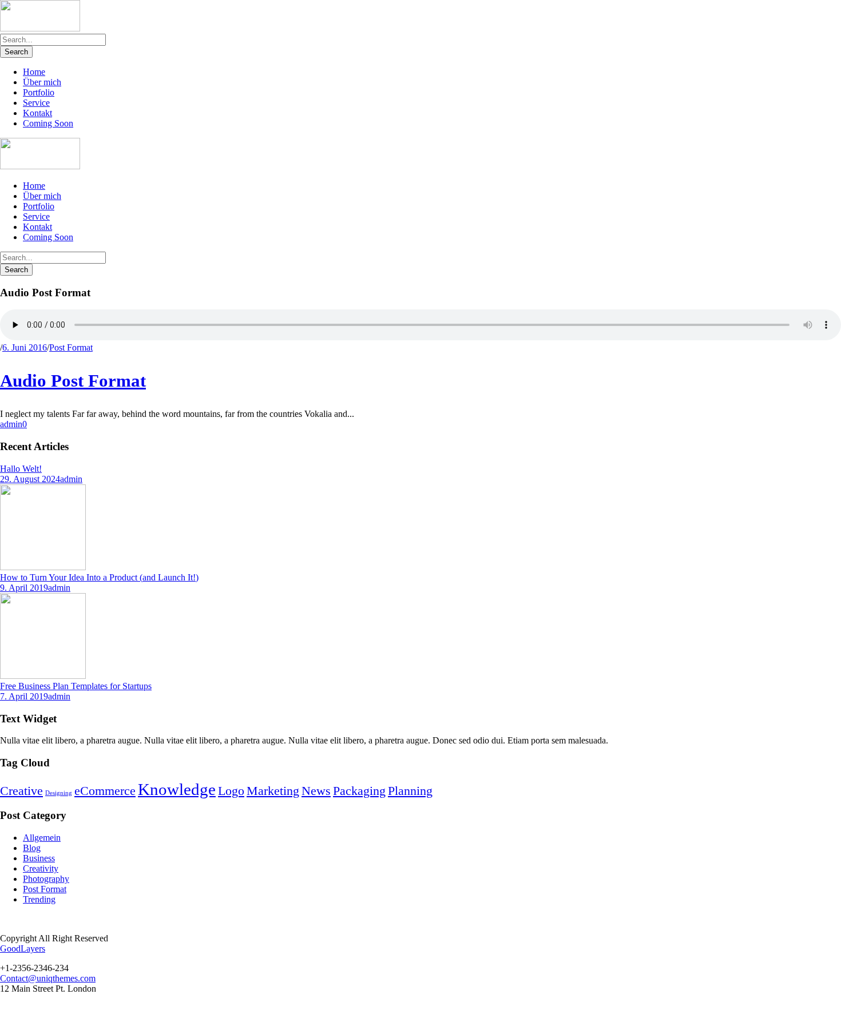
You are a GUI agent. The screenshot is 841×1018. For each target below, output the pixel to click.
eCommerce (105, 791)
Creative (21, 791)
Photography (46, 879)
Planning (410, 791)
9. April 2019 (24, 587)
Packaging (359, 791)
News (316, 791)
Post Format (71, 347)
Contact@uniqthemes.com (48, 978)
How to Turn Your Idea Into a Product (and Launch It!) (99, 577)
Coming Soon (48, 123)
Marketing (273, 791)
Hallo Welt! (21, 469)
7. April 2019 (24, 696)
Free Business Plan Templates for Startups (76, 686)
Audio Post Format (73, 381)
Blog (32, 848)
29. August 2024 (30, 479)
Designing (58, 793)
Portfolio (38, 92)
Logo (231, 791)
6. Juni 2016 (24, 347)
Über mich (42, 82)
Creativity (40, 868)
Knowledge (177, 789)
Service (36, 103)
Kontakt (37, 113)
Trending (39, 899)
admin (11, 424)
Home (34, 72)
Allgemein (42, 837)
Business (39, 858)
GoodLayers (22, 948)
